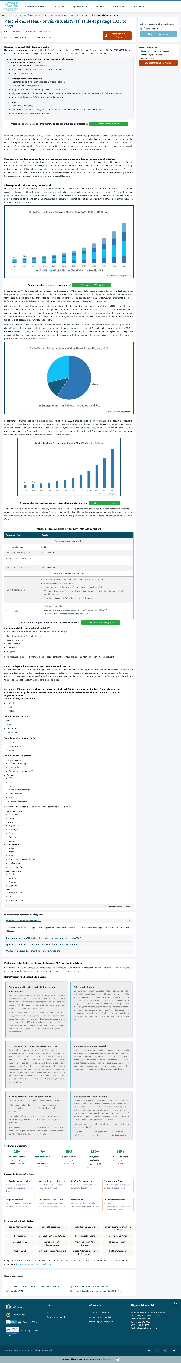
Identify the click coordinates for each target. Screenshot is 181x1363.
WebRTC (83, 195)
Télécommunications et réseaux (54, 15)
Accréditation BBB (43, 1156)
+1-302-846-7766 (142, 1321)
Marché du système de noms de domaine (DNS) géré (97, 1291)
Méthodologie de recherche (152, 54)
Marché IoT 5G (17, 1291)
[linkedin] (148, 1350)
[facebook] (165, 1350)
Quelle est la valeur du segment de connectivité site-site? (33, 950)
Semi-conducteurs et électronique (24, 15)
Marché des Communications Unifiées (91, 1286)
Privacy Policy (107, 1359)
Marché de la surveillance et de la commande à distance (35, 1286)
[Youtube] (173, 1350)
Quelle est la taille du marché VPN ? (23, 920)
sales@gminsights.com (146, 1328)
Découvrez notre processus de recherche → (35, 1264)
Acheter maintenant (160, 34)
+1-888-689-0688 (146, 1318)
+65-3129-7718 (142, 1325)
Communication (76, 15)
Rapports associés (148, 58)
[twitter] (157, 1350)
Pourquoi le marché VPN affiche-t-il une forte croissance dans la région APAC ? (43, 937)
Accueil (5, 15)
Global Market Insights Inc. (16, 1350)
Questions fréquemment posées (154, 50)
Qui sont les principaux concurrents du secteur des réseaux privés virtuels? (42, 944)
